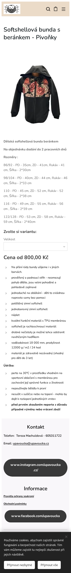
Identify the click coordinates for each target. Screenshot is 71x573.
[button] (48, 9)
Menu (63, 9)
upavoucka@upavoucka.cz (31, 443)
